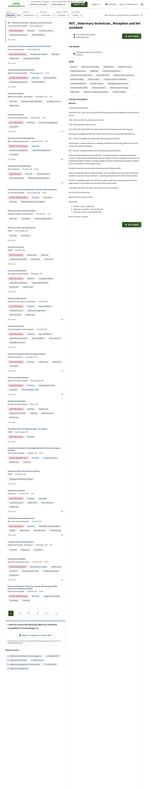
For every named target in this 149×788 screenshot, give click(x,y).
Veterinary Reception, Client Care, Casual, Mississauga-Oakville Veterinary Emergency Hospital (32, 587)
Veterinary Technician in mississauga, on (25, 656)
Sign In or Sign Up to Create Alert (37, 635)
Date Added (75, 12)
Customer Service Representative (21, 542)
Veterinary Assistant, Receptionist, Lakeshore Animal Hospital (32, 190)
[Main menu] (142, 4)
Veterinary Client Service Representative (24, 471)
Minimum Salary (62, 12)
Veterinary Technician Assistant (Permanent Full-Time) (29, 46)
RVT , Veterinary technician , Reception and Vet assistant (30, 23)
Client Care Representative (18, 378)
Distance (26, 12)
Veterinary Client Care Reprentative (22, 211)
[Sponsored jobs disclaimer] (142, 15)
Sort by (8, 12)
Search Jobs (79, 4)
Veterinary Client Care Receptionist (21, 228)
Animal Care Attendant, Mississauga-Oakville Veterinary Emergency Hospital (34, 449)
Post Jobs (112, 4)
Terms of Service (45, 641)
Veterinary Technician (18, 660)
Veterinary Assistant (16, 93)
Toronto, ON (51, 664)
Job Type (43, 12)
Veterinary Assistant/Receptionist (21, 70)
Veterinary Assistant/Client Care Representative (27, 354)
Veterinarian (38, 660)
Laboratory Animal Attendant (19, 166)
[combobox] (38, 4)
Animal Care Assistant (16, 491)
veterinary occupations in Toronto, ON (25, 664)
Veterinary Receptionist (17, 271)
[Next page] (56, 613)
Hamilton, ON (53, 656)
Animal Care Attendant (17, 401)
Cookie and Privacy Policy (15, 643)
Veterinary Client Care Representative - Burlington (27, 429)
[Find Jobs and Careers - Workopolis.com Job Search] (16, 4)
